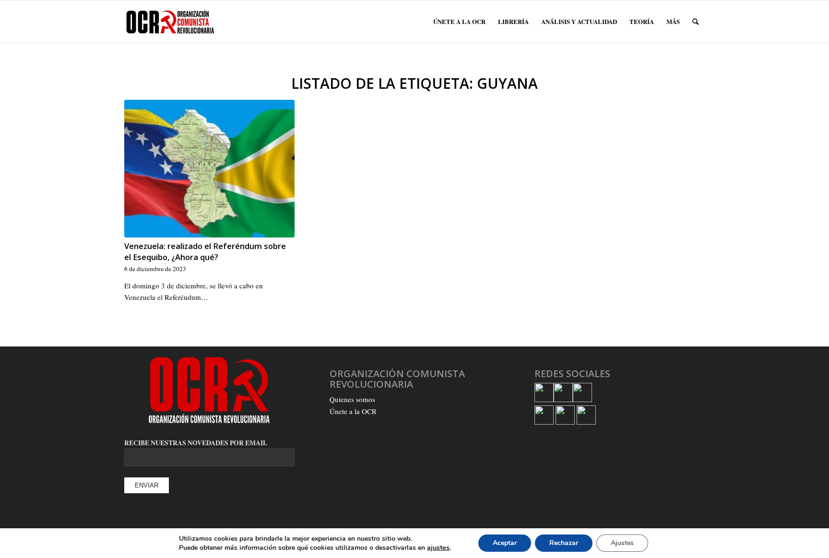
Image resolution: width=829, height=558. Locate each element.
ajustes (438, 547)
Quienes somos (352, 399)
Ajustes (622, 542)
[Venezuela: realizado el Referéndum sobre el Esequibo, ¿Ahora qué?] (209, 168)
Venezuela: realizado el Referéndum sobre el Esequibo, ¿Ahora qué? (205, 251)
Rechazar (563, 542)
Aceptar (505, 542)
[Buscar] (695, 21)
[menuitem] (459, 21)
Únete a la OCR (353, 411)
